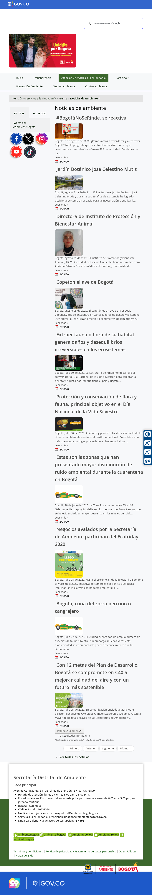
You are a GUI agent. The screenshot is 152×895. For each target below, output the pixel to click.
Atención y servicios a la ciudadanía (34, 98)
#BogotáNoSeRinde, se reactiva (90, 118)
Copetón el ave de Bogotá (84, 282)
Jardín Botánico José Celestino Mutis (96, 169)
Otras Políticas (128, 851)
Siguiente (108, 748)
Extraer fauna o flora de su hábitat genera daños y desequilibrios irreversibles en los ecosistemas (94, 341)
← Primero (72, 748)
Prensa (63, 98)
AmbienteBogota (28, 834)
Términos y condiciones (28, 851)
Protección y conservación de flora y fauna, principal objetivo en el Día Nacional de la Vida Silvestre (96, 404)
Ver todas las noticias (74, 757)
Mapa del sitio (24, 855)
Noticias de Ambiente (84, 98)
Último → (126, 748)
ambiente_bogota (55, 834)
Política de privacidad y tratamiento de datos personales (81, 851)
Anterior (91, 748)
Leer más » (61, 157)
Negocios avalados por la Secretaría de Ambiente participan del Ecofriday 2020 (96, 536)
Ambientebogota (82, 834)
